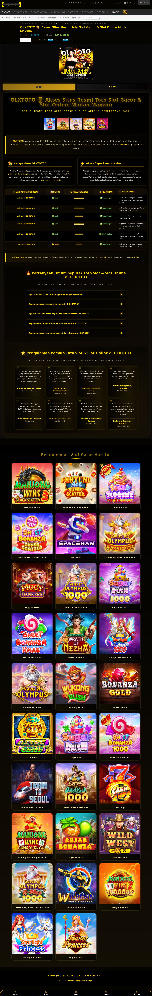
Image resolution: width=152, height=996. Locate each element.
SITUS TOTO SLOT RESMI (47, 23)
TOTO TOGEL (6, 18)
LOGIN (39, 87)
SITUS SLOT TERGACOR (28, 23)
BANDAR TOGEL (28, 18)
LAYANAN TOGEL (64, 18)
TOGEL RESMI (76, 18)
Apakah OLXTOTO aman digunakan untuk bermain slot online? (75, 314)
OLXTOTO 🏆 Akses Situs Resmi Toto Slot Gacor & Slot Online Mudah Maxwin (82, 23)
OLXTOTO (35, 35)
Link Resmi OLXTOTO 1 (26, 198)
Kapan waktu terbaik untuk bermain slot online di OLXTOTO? (75, 323)
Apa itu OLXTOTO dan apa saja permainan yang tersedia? (75, 294)
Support (72, 40)
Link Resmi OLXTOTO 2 (26, 208)
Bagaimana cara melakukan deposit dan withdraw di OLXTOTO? (75, 333)
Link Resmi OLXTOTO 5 (26, 234)
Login (46, 994)
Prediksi (106, 994)
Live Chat (137, 994)
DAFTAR (113, 87)
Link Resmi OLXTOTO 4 (26, 224)
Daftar (76, 994)
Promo (15, 994)
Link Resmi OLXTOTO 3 (26, 216)
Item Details (25, 40)
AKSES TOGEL (52, 18)
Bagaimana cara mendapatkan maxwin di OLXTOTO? (75, 304)
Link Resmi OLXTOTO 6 (26, 244)
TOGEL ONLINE (40, 18)
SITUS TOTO (17, 18)
